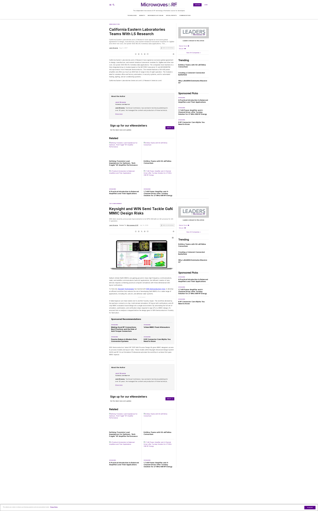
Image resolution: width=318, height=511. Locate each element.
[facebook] (136, 54)
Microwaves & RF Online (155, 15)
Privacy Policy (54, 507)
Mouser (181, 48)
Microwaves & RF (132, 225)
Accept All (310, 507)
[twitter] (142, 54)
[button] (110, 5)
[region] (159, 507)
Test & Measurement (115, 203)
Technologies (132, 15)
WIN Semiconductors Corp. (155, 289)
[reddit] (145, 54)
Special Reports (171, 15)
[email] (147, 54)
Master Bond (183, 46)
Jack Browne (113, 48)
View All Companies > (193, 52)
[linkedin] (139, 54)
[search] (113, 5)
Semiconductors (114, 24)
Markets (142, 15)
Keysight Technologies (126, 289)
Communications (185, 15)
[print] (173, 54)
